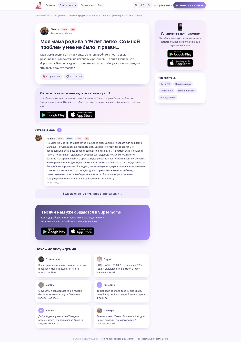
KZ (142, 5)
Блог (101, 5)
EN (149, 5)
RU (136, 5)
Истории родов (186, 90)
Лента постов (68, 5)
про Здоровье (168, 97)
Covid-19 (165, 83)
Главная (50, 5)
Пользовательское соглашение (152, 339)
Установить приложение (189, 5)
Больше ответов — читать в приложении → (92, 193)
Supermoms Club (43, 15)
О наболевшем (183, 83)
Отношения (167, 90)
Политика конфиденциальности (117, 339)
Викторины (87, 5)
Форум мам (60, 15)
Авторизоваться (163, 5)
